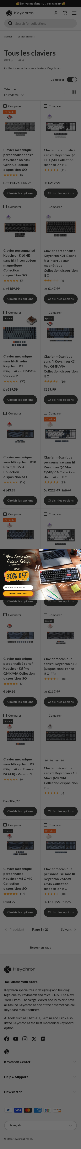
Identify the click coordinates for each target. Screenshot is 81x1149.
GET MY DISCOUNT (18, 594)
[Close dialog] (79, 551)
